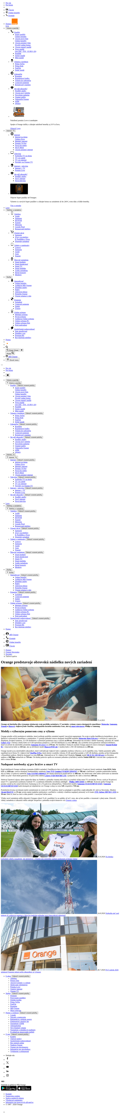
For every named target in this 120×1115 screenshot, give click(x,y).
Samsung (18, 218)
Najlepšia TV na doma (23, 156)
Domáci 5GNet (20, 143)
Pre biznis (9, 5)
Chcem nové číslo (21, 40)
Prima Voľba (19, 64)
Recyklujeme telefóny (23, 338)
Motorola (18, 225)
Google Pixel (20, 227)
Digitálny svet (20, 333)
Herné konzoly (20, 273)
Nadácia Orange (16, 1045)
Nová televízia (20, 181)
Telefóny (17, 214)
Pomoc (8, 340)
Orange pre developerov (19, 1047)
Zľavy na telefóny (22, 238)
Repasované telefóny (22, 229)
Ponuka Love (20, 170)
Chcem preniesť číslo (23, 44)
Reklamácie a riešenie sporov (21, 1019)
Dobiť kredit (19, 70)
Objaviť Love (15, 128)
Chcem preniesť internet (24, 150)
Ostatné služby (20, 97)
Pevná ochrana (20, 317)
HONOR (18, 220)
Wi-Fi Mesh (19, 148)
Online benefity (14, 13)
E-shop (8, 976)
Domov (8, 650)
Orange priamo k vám (23, 296)
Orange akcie (19, 233)
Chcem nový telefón (22, 93)
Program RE (19, 335)
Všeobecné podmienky (14, 1100)
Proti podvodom (21, 325)
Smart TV (18, 266)
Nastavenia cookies (13, 1096)
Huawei (12, 726)
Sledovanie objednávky (19, 985)
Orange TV (14, 991)
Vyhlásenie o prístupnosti (19, 1051)
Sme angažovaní (21, 331)
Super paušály (20, 35)
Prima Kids (19, 66)
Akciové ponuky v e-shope (20, 983)
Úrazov (18, 308)
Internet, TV (11, 131)
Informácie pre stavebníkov (20, 1049)
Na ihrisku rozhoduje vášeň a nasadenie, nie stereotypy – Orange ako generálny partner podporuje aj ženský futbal (57, 858)
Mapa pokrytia (15, 1011)
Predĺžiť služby (20, 91)
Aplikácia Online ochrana (24, 319)
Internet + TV (20, 168)
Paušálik (18, 53)
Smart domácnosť (21, 264)
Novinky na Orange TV (24, 162)
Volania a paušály (13, 28)
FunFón (18, 68)
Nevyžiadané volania (18, 1028)
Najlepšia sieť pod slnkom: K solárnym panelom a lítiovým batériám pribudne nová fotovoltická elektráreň (60, 914)
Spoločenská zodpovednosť (24, 329)
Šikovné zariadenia (21, 260)
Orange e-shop (71, 800)
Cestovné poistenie (22, 83)
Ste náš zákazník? (20, 89)
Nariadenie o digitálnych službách (22, 1030)
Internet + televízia (21, 166)
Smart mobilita (20, 268)
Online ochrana (20, 312)
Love (7, 208)
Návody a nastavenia (18, 1017)
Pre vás (8, 3)
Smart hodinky (20, 262)
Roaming (18, 76)
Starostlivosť (19, 281)
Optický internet (16, 989)
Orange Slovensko (12, 652)
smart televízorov (78, 726)
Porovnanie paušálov (18, 998)
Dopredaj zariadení (22, 241)
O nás (8, 1034)
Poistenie (17, 300)
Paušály (17, 32)
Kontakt (11, 16)
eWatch (18, 104)
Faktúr (17, 306)
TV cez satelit (20, 158)
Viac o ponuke (15, 206)
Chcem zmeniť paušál (23, 47)
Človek (11, 10)
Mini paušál (19, 58)
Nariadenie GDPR (17, 1024)
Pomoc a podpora (12, 1013)
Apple (17, 216)
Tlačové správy (16, 1039)
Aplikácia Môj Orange (23, 285)
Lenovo (18, 248)
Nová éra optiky (21, 145)
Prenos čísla (14, 981)
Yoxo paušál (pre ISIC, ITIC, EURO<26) (25, 50)
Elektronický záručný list (19, 1021)
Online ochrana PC (22, 321)
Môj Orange (12, 357)
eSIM (17, 101)
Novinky (9, 654)
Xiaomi (18, 223)
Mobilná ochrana (21, 315)
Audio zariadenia (21, 271)
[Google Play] (9, 1090)
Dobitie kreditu (15, 1000)
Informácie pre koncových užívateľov (20, 1102)
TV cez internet (20, 160)
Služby (9, 277)
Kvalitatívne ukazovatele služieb (22, 1032)
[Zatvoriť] (21, 350)
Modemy (18, 275)
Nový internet (20, 179)
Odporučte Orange (22, 99)
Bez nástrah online (17, 1043)
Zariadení (18, 302)
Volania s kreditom (21, 62)
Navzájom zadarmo (22, 95)
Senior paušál (20, 56)
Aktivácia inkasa (21, 292)
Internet (17, 135)
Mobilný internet (21, 141)
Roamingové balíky (22, 78)
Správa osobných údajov (15, 1098)
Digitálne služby (21, 288)
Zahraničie (18, 74)
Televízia (17, 154)
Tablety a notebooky (21, 245)
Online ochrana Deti (22, 323)
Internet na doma (21, 138)
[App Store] (24, 1090)
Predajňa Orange (21, 294)
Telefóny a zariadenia (14, 210)
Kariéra (13, 1037)
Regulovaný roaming (23, 85)
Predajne (13, 996)
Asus (17, 254)
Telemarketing (15, 1026)
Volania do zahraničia (23, 81)
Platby (17, 290)
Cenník (13, 1015)
